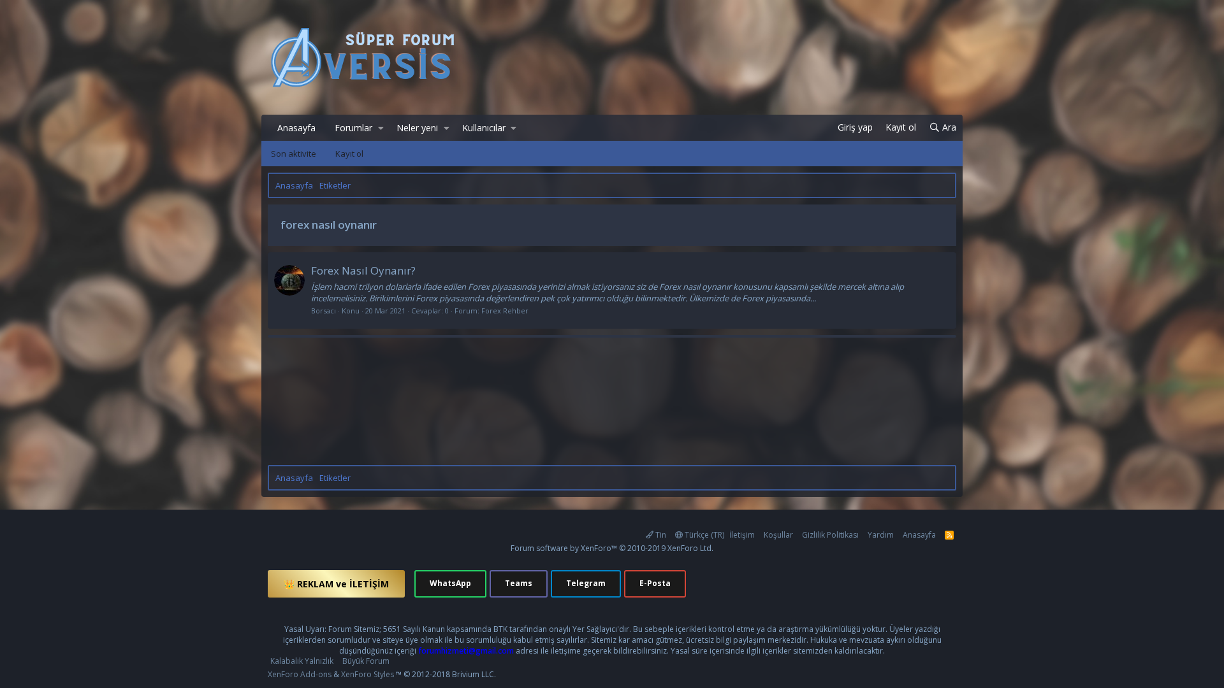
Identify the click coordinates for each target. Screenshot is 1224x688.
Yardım (881, 534)
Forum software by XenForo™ (612, 548)
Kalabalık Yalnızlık (301, 661)
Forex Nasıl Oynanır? (363, 270)
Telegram (586, 583)
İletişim (742, 534)
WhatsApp (450, 583)
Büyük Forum (366, 661)
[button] (381, 128)
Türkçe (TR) (703, 534)
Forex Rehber (504, 310)
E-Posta (655, 583)
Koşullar (778, 534)
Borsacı (323, 310)
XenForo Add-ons (300, 674)
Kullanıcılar (484, 128)
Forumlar (353, 128)
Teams (518, 583)
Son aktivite (293, 153)
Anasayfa (296, 128)
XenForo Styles (367, 674)
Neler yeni (417, 128)
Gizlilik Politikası (830, 534)
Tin (659, 534)
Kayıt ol (349, 153)
